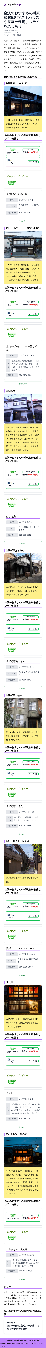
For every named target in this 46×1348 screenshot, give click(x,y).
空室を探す (23, 221)
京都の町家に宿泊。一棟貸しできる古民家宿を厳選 (23, 1326)
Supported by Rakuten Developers (14, 1344)
